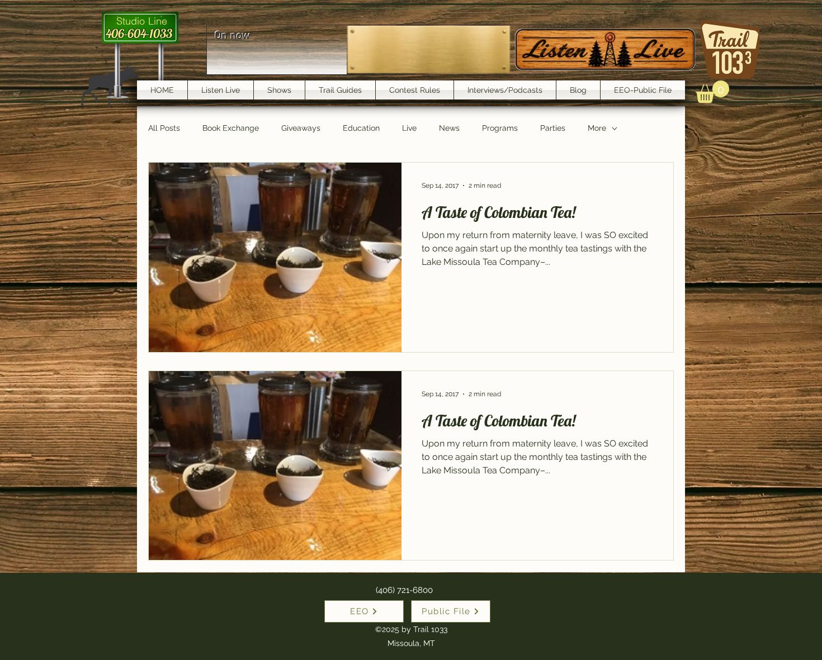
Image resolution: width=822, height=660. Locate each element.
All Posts (164, 128)
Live (409, 128)
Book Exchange (230, 128)
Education (361, 128)
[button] (712, 91)
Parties (552, 128)
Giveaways (300, 128)
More (597, 128)
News (449, 128)
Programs (500, 128)
